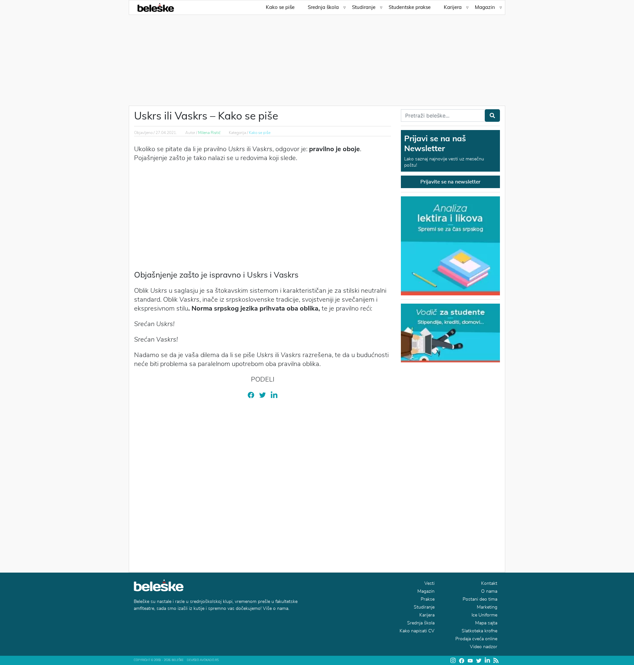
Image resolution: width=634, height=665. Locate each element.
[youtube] (470, 660)
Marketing (487, 607)
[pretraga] (492, 115)
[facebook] (251, 395)
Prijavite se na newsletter (450, 181)
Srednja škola (323, 7)
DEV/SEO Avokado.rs (203, 660)
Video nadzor (483, 647)
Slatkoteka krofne (479, 631)
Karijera (453, 7)
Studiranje (363, 7)
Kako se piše (280, 7)
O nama (489, 591)
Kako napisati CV (417, 631)
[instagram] (453, 660)
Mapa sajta (486, 623)
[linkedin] (274, 395)
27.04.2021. (166, 132)
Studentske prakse (410, 7)
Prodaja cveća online (476, 639)
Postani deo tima (480, 599)
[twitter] (262, 395)
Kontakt (489, 583)
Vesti (429, 583)
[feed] (496, 660)
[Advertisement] (317, 56)
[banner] (450, 332)
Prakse (428, 599)
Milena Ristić (209, 132)
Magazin (485, 7)
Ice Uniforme (484, 615)
